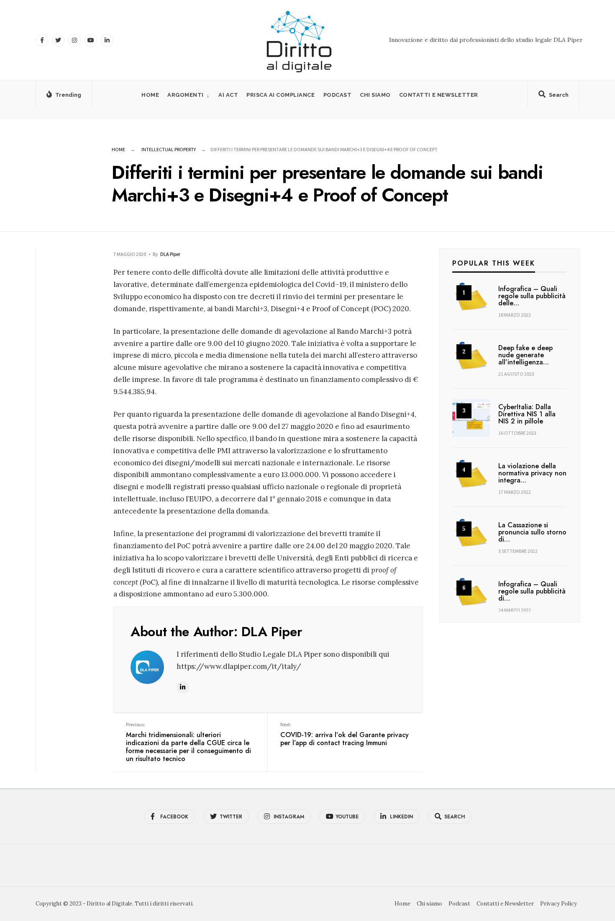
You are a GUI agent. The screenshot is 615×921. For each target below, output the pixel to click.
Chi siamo (375, 95)
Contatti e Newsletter (438, 95)
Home (150, 95)
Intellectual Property (168, 149)
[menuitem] (188, 94)
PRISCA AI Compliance (280, 95)
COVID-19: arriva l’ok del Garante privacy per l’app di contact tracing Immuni (344, 734)
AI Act (228, 95)
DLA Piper (170, 254)
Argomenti (185, 95)
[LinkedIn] (107, 40)
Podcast (337, 95)
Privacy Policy (558, 903)
